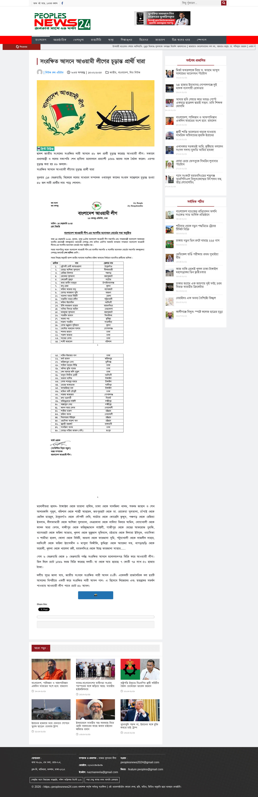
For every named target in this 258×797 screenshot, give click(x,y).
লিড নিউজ (135, 72)
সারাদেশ (160, 40)
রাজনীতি (96, 40)
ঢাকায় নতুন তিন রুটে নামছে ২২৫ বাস (198, 241)
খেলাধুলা (79, 40)
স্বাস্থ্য (111, 40)
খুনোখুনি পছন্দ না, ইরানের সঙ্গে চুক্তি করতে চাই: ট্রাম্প (139, 726)
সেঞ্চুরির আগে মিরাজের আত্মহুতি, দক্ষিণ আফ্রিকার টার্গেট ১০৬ (56, 779)
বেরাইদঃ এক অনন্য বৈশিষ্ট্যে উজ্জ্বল (196, 298)
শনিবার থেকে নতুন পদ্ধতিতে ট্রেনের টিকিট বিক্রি (196, 227)
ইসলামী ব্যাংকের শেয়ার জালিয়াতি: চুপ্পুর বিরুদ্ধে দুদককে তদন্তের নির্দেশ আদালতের (129, 46)
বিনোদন (143, 40)
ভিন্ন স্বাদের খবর (181, 40)
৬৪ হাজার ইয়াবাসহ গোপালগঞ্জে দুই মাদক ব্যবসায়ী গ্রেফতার (196, 86)
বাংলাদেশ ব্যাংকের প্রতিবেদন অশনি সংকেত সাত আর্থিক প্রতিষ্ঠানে (196, 213)
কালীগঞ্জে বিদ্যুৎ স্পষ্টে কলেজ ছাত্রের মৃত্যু (199, 312)
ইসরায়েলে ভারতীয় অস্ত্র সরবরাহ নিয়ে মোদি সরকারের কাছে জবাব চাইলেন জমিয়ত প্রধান (95, 726)
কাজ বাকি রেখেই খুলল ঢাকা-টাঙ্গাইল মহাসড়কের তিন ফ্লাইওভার (197, 270)
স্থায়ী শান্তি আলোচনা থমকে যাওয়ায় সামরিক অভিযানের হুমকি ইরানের (196, 133)
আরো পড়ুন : (41, 648)
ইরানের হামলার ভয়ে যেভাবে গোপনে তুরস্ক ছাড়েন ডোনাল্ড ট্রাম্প (50, 725)
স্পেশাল (201, 40)
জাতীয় (113, 72)
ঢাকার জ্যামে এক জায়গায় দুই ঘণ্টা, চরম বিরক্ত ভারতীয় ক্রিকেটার (199, 285)
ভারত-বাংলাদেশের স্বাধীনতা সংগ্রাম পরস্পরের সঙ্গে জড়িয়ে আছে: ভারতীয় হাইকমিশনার (95, 686)
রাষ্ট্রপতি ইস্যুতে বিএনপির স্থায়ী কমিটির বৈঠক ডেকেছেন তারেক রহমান (140, 684)
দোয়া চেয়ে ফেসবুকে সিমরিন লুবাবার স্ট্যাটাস (197, 163)
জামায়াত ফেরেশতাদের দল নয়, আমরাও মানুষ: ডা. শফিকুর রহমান (197, 46)
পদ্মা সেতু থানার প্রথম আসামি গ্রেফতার (102, 779)
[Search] (223, 3)
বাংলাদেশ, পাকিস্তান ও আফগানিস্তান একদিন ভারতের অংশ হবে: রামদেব (50, 684)
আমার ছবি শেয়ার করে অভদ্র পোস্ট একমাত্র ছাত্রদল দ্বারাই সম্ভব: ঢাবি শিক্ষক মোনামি (199, 102)
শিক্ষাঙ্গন (126, 40)
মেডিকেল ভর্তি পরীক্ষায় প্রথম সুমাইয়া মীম (197, 256)
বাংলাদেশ (40, 40)
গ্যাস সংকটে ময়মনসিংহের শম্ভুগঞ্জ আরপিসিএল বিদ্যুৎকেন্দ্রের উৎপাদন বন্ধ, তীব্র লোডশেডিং (199, 179)
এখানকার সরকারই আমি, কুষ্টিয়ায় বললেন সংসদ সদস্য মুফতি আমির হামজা (199, 148)
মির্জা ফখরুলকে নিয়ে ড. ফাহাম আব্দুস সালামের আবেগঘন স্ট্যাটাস (197, 72)
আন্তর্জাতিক (60, 40)
